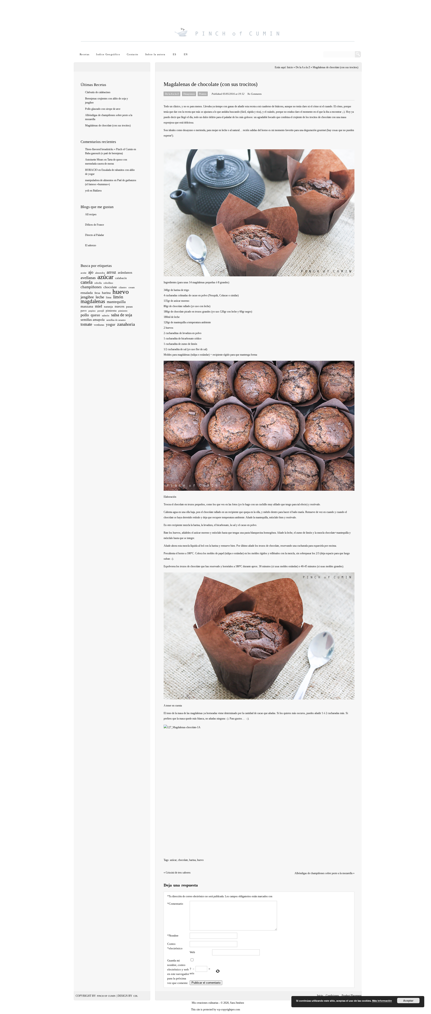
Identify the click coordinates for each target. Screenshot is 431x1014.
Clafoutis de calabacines (97, 92)
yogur (110, 324)
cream (131, 287)
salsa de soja (121, 314)
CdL (135, 996)
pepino (92, 311)
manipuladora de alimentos (99, 180)
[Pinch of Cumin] (218, 26)
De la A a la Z (303, 67)
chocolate (110, 287)
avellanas (88, 277)
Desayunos (189, 93)
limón (118, 297)
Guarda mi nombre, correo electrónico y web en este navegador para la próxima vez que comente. (178, 972)
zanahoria (126, 324)
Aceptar (408, 1001)
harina (106, 293)
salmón (105, 315)
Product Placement (351, 995)
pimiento (123, 311)
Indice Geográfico (108, 54)
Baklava (97, 190)
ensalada (87, 293)
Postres (202, 93)
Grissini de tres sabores (177, 872)
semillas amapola (93, 319)
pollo (85, 315)
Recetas (84, 54)
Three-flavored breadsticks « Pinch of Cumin (109, 149)
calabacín (121, 278)
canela (86, 282)
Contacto (133, 54)
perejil (100, 311)
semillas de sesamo (116, 320)
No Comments (254, 93)
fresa (97, 293)
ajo (90, 272)
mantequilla (116, 302)
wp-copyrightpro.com (228, 1009)
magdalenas (93, 301)
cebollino (108, 283)
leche (100, 297)
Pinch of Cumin (106, 996)
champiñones (91, 287)
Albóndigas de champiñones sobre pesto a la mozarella (108, 117)
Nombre (172, 935)
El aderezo (90, 245)
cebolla (98, 283)
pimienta (111, 310)
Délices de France (94, 224)
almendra (100, 273)
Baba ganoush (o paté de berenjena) (104, 153)
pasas (129, 306)
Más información (382, 1000)
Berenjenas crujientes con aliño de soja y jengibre (106, 100)
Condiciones (332, 995)
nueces (119, 306)
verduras (99, 324)
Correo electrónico (175, 946)
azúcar (105, 276)
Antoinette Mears (94, 159)
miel (98, 306)
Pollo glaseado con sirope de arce (102, 108)
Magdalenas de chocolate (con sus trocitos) (108, 125)
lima (108, 297)
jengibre (87, 297)
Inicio (320, 995)
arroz (111, 272)
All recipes (91, 214)
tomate (86, 324)
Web (192, 952)
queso (95, 315)
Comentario (175, 903)
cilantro (123, 287)
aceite (83, 273)
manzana (87, 306)
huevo (120, 291)
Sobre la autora (155, 54)
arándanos (125, 272)
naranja (108, 306)
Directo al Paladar (94, 235)
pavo (84, 310)
